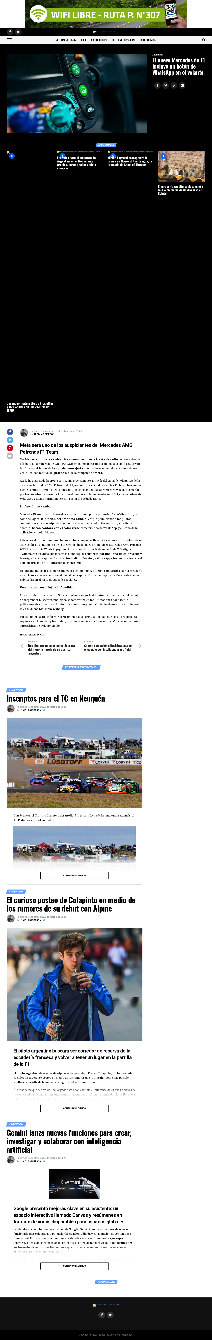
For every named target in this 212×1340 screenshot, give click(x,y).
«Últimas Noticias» (66, 40)
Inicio (83, 40)
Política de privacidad (123, 40)
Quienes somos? (148, 40)
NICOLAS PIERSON (44, 434)
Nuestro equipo (99, 40)
